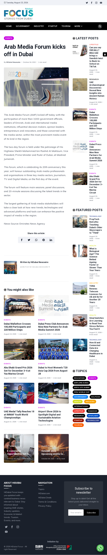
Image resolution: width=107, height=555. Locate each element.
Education (79, 378)
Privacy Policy (44, 506)
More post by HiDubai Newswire (34, 267)
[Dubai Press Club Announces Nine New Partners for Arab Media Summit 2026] (53, 305)
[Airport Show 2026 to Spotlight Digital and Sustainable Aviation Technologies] (53, 393)
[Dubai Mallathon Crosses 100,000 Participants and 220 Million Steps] (19, 305)
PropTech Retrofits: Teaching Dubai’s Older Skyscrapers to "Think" (95, 226)
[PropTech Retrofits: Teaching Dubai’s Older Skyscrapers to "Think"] (81, 228)
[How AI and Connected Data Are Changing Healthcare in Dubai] (81, 352)
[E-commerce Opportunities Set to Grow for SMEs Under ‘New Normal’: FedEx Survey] (19, 448)
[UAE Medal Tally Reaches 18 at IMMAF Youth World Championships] (19, 393)
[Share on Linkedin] (51, 240)
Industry (39, 26)
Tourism (66, 26)
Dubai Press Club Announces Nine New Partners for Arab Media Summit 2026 (53, 326)
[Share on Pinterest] (43, 240)
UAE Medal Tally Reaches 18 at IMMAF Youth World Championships (19, 414)
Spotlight (93, 416)
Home (9, 26)
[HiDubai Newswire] (10, 273)
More (77, 26)
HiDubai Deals (44, 497)
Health (92, 246)
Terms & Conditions (47, 501)
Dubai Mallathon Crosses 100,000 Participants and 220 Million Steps (17, 326)
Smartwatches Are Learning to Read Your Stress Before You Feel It (96, 323)
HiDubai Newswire (13, 62)
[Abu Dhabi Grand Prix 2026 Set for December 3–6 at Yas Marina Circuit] (19, 349)
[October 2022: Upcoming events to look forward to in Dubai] (53, 448)
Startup (52, 26)
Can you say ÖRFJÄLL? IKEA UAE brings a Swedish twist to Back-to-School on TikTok (96, 57)
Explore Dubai (81, 383)
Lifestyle (93, 44)
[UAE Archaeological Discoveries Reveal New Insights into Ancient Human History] (81, 91)
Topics (41, 489)
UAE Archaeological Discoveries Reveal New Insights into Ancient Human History (96, 90)
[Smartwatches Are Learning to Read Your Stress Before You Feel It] (81, 325)
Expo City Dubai (82, 387)
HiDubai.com (44, 493)
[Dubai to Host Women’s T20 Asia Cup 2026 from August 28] (53, 349)
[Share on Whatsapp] (36, 240)
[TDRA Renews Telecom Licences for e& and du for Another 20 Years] (81, 296)
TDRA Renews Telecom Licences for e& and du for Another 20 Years (96, 294)
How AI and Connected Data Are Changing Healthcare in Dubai (96, 349)
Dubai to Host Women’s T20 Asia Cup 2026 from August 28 (52, 370)
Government (23, 26)
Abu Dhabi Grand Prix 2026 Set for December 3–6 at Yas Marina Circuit (18, 370)
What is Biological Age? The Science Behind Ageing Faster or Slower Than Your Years (95, 259)
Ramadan (92, 411)
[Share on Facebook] (21, 240)
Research (94, 79)
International (81, 406)
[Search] (100, 26)
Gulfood (95, 397)
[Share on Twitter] (29, 240)
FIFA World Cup (82, 392)
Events (8, 38)
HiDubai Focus (17, 546)
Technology (95, 216)
